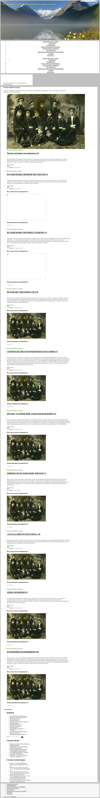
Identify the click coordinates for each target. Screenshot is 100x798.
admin (11, 167)
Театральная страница (50, 49)
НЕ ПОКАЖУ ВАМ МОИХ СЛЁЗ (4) (22, 292)
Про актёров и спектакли (16, 728)
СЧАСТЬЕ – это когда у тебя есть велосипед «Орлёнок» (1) (19, 755)
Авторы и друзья (14, 733)
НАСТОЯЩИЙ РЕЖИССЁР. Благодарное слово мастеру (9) (18, 778)
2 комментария (17, 490)
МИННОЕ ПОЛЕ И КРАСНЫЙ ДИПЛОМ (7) (26, 473)
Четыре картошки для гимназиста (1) (23, 153)
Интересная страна (15, 724)
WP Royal (13, 796)
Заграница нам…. (14, 723)
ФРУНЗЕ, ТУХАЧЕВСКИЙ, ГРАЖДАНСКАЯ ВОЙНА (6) (31, 414)
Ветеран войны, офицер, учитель (18, 721)
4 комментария (17, 188)
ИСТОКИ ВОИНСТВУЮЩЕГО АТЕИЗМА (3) (27, 232)
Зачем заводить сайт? (51, 42)
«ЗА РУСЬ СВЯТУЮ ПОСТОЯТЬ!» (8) (23, 534)
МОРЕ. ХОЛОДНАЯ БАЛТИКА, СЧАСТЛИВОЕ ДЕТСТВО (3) (19, 750)
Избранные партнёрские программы (51, 52)
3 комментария (17, 167)
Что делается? (51, 50)
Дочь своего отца (14, 718)
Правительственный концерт (17, 734)
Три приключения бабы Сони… (18, 716)
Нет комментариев (18, 248)
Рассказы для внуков (15, 726)
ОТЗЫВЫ (50, 54)
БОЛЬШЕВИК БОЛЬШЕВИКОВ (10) (23, 652)
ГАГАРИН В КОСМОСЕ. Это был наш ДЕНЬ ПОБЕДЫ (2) (19, 753)
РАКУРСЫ (3, 1)
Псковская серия (14, 720)
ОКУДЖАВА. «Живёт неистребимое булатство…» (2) (19, 764)
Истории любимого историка (15, 150)
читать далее (10, 164)
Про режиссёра (14, 727)
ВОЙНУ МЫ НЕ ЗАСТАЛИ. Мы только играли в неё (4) (19, 747)
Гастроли (12, 730)
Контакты (50, 55)
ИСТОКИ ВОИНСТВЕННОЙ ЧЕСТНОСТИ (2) (27, 174)
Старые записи (8, 709)
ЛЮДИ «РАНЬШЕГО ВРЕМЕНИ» (50, 47)
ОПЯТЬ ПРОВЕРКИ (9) (17, 592)
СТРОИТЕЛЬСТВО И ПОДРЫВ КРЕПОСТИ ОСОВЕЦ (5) (32, 352)
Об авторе (52, 43)
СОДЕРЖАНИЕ (50, 45)
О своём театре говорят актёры (18, 731)
